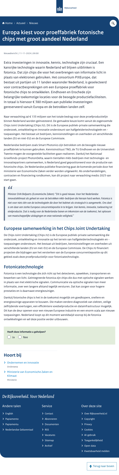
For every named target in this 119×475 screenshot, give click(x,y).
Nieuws (33, 23)
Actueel (20, 23)
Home (9, 23)
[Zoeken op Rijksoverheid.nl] (113, 23)
